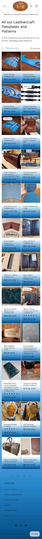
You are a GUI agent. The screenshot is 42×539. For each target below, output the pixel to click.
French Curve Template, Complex (11, 107)
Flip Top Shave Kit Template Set (30, 173)
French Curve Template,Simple (29, 75)
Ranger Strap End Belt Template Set (29, 107)
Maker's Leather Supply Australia (20, 534)
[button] (4, 6)
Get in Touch (10, 516)
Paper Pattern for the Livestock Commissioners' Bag (11, 174)
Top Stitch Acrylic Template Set (10, 207)
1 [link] (11, 476)
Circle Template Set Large (30, 207)
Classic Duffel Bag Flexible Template (10, 461)
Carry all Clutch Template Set (29, 242)
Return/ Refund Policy (14, 495)
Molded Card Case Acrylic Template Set (30, 140)
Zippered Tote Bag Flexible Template (30, 384)
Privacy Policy (10, 489)
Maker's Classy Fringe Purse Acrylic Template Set (30, 310)
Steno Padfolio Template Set (9, 75)
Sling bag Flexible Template (10, 425)
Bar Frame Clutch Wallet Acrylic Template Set (10, 310)
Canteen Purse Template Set (9, 139)
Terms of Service (12, 500)
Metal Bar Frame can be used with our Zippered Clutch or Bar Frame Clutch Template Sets (11, 387)
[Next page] (30, 476)
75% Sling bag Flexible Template (29, 425)
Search (7, 505)
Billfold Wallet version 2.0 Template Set (9, 243)
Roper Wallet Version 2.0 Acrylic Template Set (30, 277)
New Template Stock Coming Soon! (9, 348)
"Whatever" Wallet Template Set (10, 276)
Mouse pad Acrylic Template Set (30, 461)
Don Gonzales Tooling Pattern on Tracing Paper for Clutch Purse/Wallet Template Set (30, 349)
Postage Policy (11, 510)
